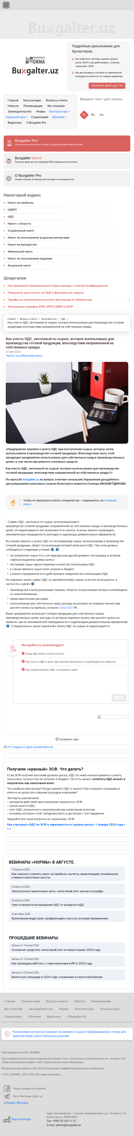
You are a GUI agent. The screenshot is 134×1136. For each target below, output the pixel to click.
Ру (84, 114)
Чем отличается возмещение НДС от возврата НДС (48, 902)
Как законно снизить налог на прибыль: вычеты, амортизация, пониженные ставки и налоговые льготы (65, 873)
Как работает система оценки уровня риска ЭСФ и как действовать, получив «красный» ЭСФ (97, 62)
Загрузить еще (68, 739)
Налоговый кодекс (22, 195)
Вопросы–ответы (28, 319)
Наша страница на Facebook (29, 1088)
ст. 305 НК (7, 626)
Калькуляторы (15, 117)
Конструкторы (58, 111)
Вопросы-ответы (57, 100)
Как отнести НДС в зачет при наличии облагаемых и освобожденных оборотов (71, 661)
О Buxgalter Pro (36, 122)
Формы (41, 111)
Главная (13, 100)
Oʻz (102, 114)
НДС (11, 216)
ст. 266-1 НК (57, 550)
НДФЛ (12, 209)
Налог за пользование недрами (30, 258)
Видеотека (14, 122)
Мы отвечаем (56, 105)
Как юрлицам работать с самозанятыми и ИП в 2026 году (52, 961)
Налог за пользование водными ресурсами (38, 237)
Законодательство (19, 111)
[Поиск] (129, 99)
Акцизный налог (19, 265)
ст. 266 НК (52, 550)
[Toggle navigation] (6, 5)
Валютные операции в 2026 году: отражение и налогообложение (57, 975)
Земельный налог (20, 251)
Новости (13, 105)
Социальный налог (21, 230)
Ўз (92, 114)
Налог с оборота (19, 223)
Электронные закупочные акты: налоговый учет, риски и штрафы (57, 889)
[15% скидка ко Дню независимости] (67, 747)
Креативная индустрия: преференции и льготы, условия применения (60, 916)
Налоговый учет (49, 319)
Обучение (58, 117)
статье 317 (66, 607)
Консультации (32, 100)
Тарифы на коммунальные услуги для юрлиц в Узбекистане (50, 299)
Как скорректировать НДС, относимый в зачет (52, 669)
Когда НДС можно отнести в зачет (45, 653)
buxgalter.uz (31, 479)
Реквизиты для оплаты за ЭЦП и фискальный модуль (46, 292)
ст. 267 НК (32, 584)
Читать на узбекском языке (24, 355)
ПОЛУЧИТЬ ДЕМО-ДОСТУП (107, 85)
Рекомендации (33, 105)
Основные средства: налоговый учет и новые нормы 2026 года (56, 947)
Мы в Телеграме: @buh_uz (28, 1096)
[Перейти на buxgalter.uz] (35, 71)
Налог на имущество (22, 244)
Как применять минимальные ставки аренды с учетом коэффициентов (58, 285)
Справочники (39, 117)
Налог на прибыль (21, 202)
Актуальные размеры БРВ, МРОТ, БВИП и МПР (40, 306)
